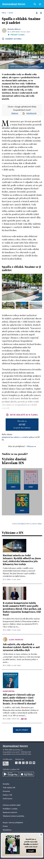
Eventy (5, 826)
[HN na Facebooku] (20, 763)
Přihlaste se (31, 446)
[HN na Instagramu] (23, 763)
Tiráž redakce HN (9, 788)
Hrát (13, 487)
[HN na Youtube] (34, 763)
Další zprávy (22, 730)
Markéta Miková (14, 29)
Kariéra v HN (7, 795)
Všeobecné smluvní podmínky (13, 816)
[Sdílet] (37, 13)
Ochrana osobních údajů (11, 805)
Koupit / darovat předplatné (13, 822)
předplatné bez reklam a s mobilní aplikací (18, 437)
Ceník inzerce (7, 798)
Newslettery (7, 830)
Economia (6, 791)
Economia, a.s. (18, 750)
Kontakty (6, 784)
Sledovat (14, 113)
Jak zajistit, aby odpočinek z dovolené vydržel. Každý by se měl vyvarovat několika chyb (21, 647)
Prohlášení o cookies (10, 809)
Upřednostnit (31, 113)
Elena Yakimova (16, 640)
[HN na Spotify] (30, 763)
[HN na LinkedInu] (27, 763)
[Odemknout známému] (41, 13)
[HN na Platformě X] (16, 763)
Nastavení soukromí (10, 812)
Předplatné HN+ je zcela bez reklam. (30, 524)
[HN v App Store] (27, 774)
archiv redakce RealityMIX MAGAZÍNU (27, 66)
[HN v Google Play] (11, 774)
